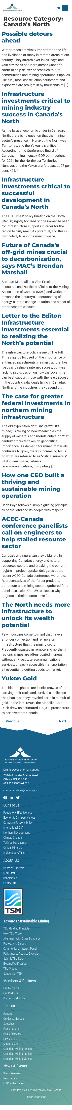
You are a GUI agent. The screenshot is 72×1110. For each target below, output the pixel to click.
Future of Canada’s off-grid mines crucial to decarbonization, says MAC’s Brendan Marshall (35, 259)
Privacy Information (36, 1096)
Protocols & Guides (14, 943)
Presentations (11, 1028)
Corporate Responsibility (17, 822)
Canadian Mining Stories (17, 1053)
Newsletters (10, 1038)
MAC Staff (9, 873)
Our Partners (10, 993)
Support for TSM (12, 973)
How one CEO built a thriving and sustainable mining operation (33, 485)
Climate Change (12, 837)
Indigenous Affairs (14, 852)
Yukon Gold (19, 678)
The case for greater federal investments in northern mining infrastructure (36, 406)
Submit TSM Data (13, 958)
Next (64, 721)
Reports (7, 1013)
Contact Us (9, 883)
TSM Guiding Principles (17, 928)
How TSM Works (13, 933)
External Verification (15, 963)
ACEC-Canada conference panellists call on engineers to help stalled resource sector (35, 532)
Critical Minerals (12, 847)
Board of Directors (13, 868)
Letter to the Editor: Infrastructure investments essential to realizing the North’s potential (35, 329)
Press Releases (12, 1033)
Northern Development (16, 832)
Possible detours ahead (27, 37)
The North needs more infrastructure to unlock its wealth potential (36, 615)
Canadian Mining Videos (17, 1058)
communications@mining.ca (20, 790)
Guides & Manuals (13, 1018)
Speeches (9, 1023)
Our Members (11, 988)
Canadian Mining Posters (17, 1048)
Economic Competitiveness (19, 817)
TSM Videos (10, 968)
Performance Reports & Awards (21, 953)
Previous (10, 721)
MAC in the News (13, 1083)
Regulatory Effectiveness (17, 812)
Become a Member (14, 998)
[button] (65, 8)
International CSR (13, 827)
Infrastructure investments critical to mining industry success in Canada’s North (36, 107)
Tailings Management (15, 842)
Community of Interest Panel (20, 948)
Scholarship (10, 878)
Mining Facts (10, 1043)
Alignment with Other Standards (22, 938)
